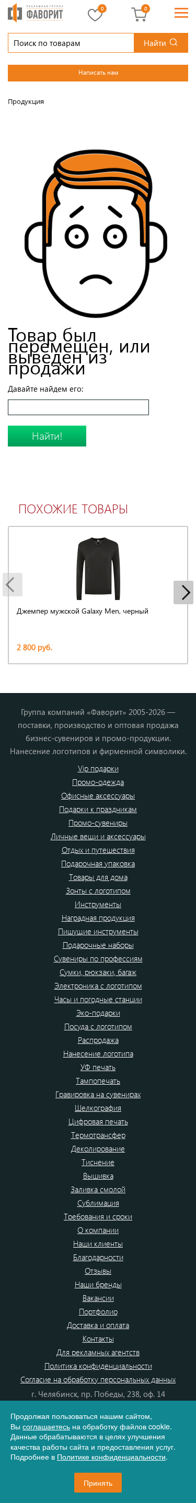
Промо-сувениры (98, 822)
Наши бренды (98, 1284)
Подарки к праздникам (98, 809)
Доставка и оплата (98, 1325)
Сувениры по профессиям (98, 958)
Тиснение (98, 1162)
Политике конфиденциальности (111, 1456)
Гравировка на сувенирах (98, 1094)
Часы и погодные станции (98, 999)
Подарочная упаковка (98, 863)
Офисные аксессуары (98, 795)
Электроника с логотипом (98, 985)
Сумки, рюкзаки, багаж (98, 972)
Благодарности (98, 1257)
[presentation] (12, 584)
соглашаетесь (46, 1426)
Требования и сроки (98, 1216)
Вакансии (98, 1298)
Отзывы (98, 1270)
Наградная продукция (98, 917)
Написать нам (98, 72)
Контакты (98, 1338)
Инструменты (98, 904)
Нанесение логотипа (98, 1053)
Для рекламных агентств (98, 1352)
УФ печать (98, 1067)
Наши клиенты (98, 1243)
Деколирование (98, 1148)
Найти (155, 43)
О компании (98, 1230)
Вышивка (98, 1175)
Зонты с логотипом (98, 890)
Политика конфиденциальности (98, 1365)
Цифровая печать (98, 1121)
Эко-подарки (98, 1012)
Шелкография (98, 1107)
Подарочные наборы (98, 945)
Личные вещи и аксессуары (98, 836)
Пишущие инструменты (98, 931)
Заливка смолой (98, 1189)
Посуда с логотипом (98, 1026)
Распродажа (98, 1040)
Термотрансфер (98, 1135)
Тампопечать (98, 1080)
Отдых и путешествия (98, 849)
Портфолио (98, 1311)
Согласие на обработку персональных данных (98, 1379)
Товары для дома (98, 877)
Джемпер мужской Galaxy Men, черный (82, 611)
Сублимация (98, 1202)
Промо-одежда (98, 782)
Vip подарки (98, 768)
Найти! (47, 435)
